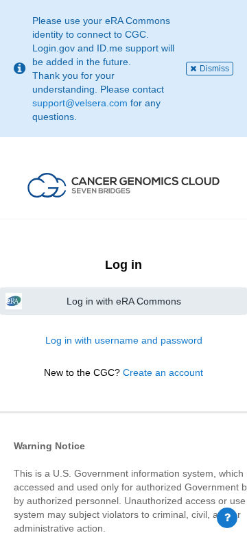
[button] (123, 185)
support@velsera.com (80, 102)
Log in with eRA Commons (124, 301)
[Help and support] (227, 518)
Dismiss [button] (214, 68)
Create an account (163, 372)
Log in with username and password (123, 340)
